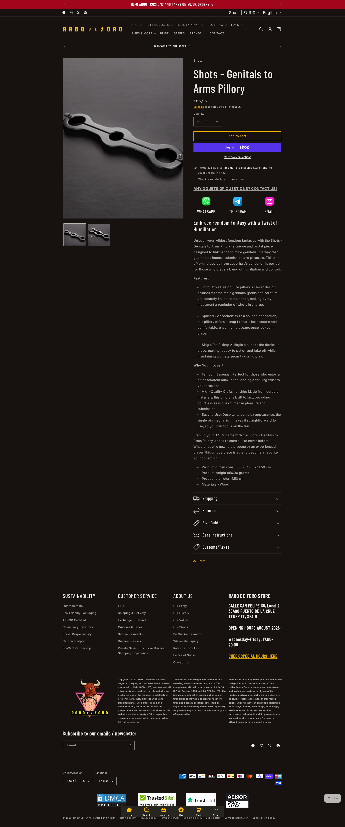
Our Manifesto (73, 606)
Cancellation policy (264, 817)
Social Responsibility (77, 634)
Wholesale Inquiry (185, 641)
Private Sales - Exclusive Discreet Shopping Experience (142, 650)
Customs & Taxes (130, 627)
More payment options (237, 156)
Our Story (180, 606)
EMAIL (270, 211)
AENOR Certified (74, 620)
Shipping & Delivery (132, 613)
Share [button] (201, 561)
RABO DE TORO (82, 817)
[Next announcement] (281, 4)
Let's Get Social (184, 655)
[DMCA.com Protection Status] (111, 801)
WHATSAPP (206, 211)
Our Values (181, 620)
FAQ (121, 606)
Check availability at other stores (221, 179)
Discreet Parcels (129, 641)
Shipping (198, 106)
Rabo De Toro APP (186, 648)
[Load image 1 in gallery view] (75, 235)
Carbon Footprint (75, 641)
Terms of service (169, 817)
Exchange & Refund (132, 620)
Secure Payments (130, 634)
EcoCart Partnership (77, 648)
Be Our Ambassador (187, 634)
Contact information (237, 817)
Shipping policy (192, 817)
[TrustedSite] (157, 801)
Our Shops (180, 627)
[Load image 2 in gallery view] (99, 235)
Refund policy (127, 817)
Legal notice (213, 817)
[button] (135, 25)
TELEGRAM (238, 211)
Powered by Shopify (104, 817)
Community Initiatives (78, 627)
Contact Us (181, 662)
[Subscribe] (130, 745)
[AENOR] (237, 801)
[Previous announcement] (64, 4)
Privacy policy (148, 817)
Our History (181, 613)
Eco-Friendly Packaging (79, 613)
